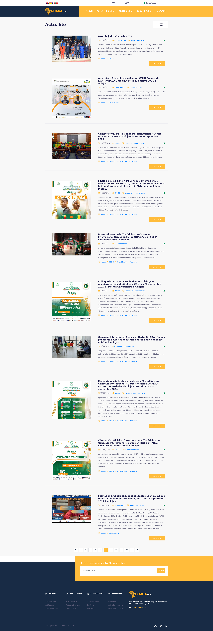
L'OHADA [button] (110, 11)
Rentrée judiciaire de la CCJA (115, 36)
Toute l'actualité (160, 24)
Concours (133, 161)
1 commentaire (135, 87)
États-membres (51, 609)
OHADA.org (112, 601)
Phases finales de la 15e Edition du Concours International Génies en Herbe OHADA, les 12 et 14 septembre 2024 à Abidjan (127, 237)
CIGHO (117, 143)
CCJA (111, 58)
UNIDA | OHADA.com (53, 626)
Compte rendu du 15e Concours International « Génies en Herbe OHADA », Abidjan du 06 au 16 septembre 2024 (129, 136)
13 (116, 549)
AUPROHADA (119, 87)
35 (127, 549)
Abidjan (103, 58)
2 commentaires (132, 449)
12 (110, 549)
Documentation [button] (145, 11)
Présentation (50, 601)
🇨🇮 (164, 40)
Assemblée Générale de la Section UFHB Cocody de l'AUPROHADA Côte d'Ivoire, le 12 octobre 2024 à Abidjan (128, 81)
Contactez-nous (139, 607)
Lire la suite (157, 64)
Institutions (49, 605)
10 (100, 549)
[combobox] (152, 3)
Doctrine (90, 605)
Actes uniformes (73, 605)
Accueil (89, 11)
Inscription (132, 3)
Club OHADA (114, 102)
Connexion (118, 3)
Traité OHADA (71, 601)
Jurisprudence (93, 601)
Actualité (161, 11)
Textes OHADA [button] (125, 11)
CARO (120, 609)
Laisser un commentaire (135, 143)
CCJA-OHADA (120, 40)
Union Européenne (115, 605)
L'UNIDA (100, 11)
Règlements (71, 609)
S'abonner (161, 571)
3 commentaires (138, 40)
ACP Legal (112, 609)
